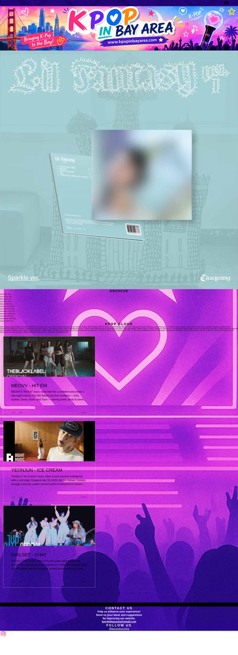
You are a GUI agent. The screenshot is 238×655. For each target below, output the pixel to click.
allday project (19, 330)
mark (205, 330)
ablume (54, 332)
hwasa (219, 330)
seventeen (32, 328)
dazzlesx (216, 328)
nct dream (194, 327)
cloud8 (180, 328)
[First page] (92, 593)
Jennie (41, 328)
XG (92, 327)
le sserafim (60, 327)
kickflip (148, 330)
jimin (47, 330)
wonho (230, 328)
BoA (188, 330)
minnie (21, 332)
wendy (208, 328)
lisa (121, 327)
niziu (116, 330)
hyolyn (35, 332)
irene (187, 328)
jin (64, 330)
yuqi (41, 332)
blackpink (36, 327)
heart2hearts (6, 328)
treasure (203, 327)
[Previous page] (99, 593)
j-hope (23, 328)
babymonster (72, 327)
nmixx (27, 327)
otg (111, 330)
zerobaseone (114, 328)
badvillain (134, 328)
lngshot (218, 327)
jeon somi (50, 328)
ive (87, 327)
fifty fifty (16, 328)
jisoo (148, 328)
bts (20, 327)
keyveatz (139, 330)
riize (179, 327)
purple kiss (87, 330)
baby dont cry (170, 328)
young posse (154, 327)
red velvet (92, 328)
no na (131, 330)
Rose (142, 328)
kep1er (160, 328)
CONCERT (63, 332)
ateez (185, 327)
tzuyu (3, 330)
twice (3, 327)
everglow (123, 330)
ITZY (104, 327)
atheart (211, 330)
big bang (70, 330)
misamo (182, 330)
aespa (50, 327)
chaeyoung (228, 330)
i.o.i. (47, 332)
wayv (58, 328)
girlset (210, 327)
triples (9, 330)
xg (28, 330)
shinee (155, 330)
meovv (110, 327)
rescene (96, 330)
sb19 (69, 328)
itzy (193, 328)
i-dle (82, 327)
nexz (154, 328)
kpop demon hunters (9, 332)
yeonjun (39, 330)
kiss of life (129, 327)
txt (236, 328)
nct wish (125, 328)
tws (63, 328)
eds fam (226, 327)
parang (105, 330)
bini (116, 327)
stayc (97, 327)
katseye (138, 327)
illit (43, 327)
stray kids (12, 327)
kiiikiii (75, 328)
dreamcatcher (56, 330)
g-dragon (163, 330)
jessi (32, 330)
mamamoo (196, 330)
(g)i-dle (173, 327)
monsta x (82, 328)
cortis (145, 327)
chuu (28, 332)
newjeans (173, 330)
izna (223, 328)
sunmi (78, 330)
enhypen (164, 327)
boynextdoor (102, 328)
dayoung (199, 328)
